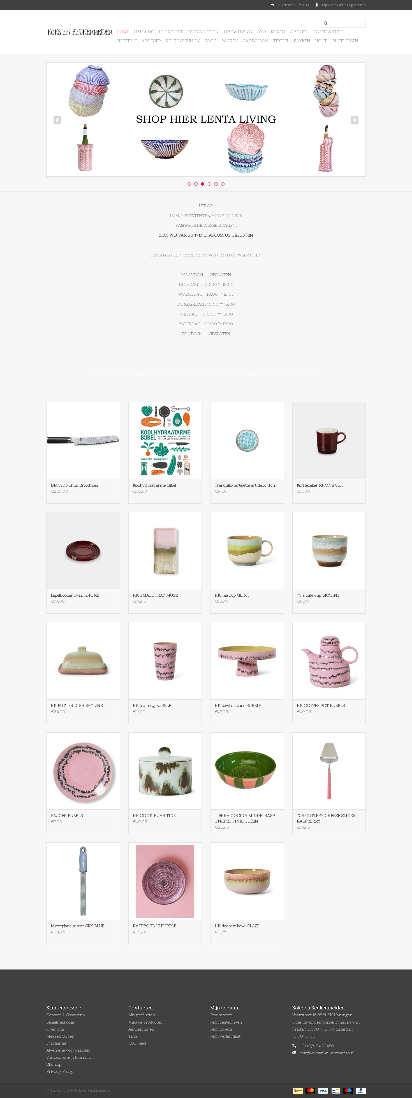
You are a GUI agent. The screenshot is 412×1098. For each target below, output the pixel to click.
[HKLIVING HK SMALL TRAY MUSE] (165, 550)
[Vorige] (57, 120)
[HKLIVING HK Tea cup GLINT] (247, 550)
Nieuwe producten (145, 1022)
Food (211, 41)
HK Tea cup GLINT (232, 595)
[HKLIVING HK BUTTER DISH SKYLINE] (83, 660)
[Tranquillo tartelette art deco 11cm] (247, 440)
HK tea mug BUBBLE (152, 705)
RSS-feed (137, 1043)
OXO (261, 32)
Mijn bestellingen (226, 1022)
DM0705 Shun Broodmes (74, 485)
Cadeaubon (256, 41)
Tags (132, 1036)
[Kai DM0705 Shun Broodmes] (83, 440)
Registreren (221, 1015)
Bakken (302, 41)
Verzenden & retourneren (70, 1057)
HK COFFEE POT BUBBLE (321, 705)
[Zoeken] (324, 23)
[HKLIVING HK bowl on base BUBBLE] (247, 660)
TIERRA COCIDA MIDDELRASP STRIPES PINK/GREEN (245, 818)
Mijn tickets (221, 1029)
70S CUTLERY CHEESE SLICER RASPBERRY (326, 818)
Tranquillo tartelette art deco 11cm (245, 485)
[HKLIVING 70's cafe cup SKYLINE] (329, 550)
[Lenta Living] (206, 119)
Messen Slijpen (60, 1036)
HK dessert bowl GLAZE (237, 926)
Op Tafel (299, 32)
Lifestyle (127, 41)
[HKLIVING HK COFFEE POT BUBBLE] (329, 660)
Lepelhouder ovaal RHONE (75, 595)
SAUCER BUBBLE (67, 815)
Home (123, 32)
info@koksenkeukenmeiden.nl (327, 1053)
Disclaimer (56, 1043)
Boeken (229, 41)
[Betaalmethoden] (297, 1090)
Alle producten (141, 1015)
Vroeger (151, 41)
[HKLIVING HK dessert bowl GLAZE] (247, 880)
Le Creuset (171, 32)
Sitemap (53, 1064)
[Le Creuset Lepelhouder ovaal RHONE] (83, 550)
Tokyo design (203, 32)
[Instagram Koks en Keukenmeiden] (216, 982)
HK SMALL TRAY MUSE (155, 595)
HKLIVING (144, 32)
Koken (278, 32)
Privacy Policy (59, 1071)
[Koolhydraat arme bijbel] (165, 440)
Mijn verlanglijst (225, 1036)
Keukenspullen (183, 41)
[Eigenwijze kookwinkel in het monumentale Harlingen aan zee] (80, 32)
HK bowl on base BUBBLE (238, 705)
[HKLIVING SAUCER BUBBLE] (83, 770)
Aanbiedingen (141, 1029)
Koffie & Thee (327, 32)
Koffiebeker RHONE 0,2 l (320, 485)
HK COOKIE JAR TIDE (154, 815)
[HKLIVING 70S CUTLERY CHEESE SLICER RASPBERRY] (329, 770)
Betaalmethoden (60, 1022)
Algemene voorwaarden (68, 1050)
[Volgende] (354, 120)
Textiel (281, 41)
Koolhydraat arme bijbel (154, 485)
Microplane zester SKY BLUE (77, 926)
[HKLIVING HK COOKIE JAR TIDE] (165, 770)
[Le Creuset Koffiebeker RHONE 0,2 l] (329, 440)
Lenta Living (238, 32)
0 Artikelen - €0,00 (293, 5)
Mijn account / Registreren (343, 5)
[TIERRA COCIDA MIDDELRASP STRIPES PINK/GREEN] (247, 770)
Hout (321, 41)
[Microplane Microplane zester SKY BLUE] (83, 880)
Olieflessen (345, 41)
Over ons (55, 1029)
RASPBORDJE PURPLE (154, 926)
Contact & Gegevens (65, 1015)
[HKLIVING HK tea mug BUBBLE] (165, 660)
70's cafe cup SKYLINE (318, 595)
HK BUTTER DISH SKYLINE (77, 705)
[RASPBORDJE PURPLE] (165, 880)
